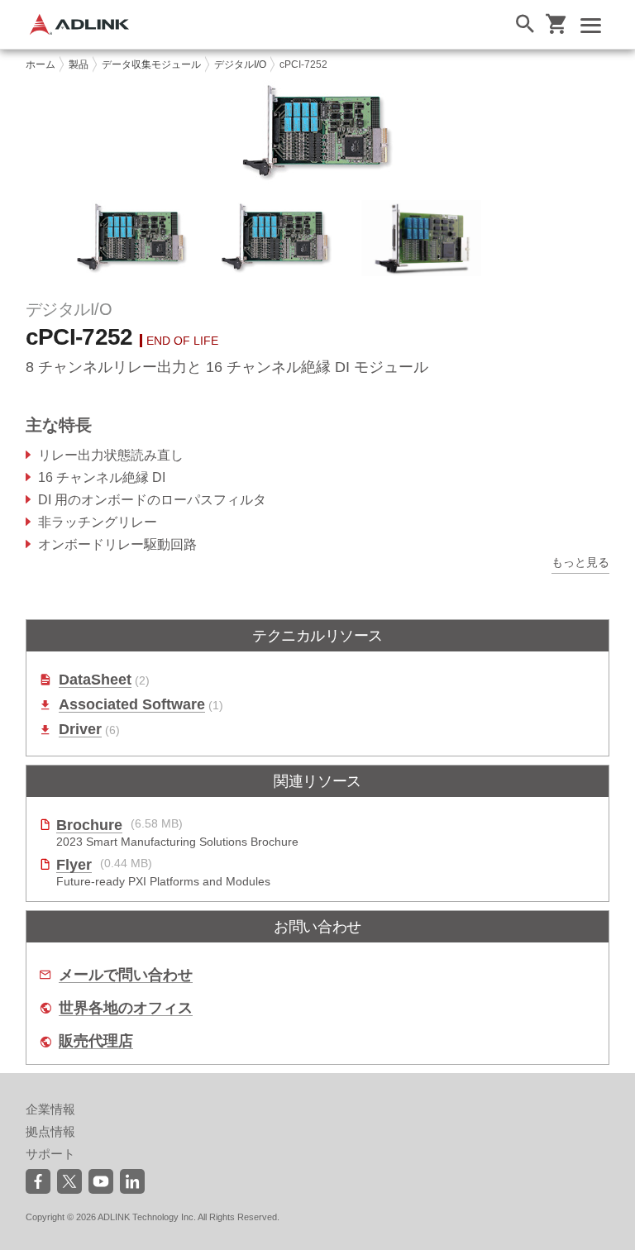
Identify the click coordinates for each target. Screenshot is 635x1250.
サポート (50, 1154)
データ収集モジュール (151, 64)
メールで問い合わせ (126, 975)
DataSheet (95, 680)
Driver (80, 729)
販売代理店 (96, 1041)
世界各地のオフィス (126, 1008)
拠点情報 (50, 1131)
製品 (78, 64)
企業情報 (50, 1109)
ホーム (40, 64)
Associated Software (132, 705)
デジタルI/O (240, 64)
